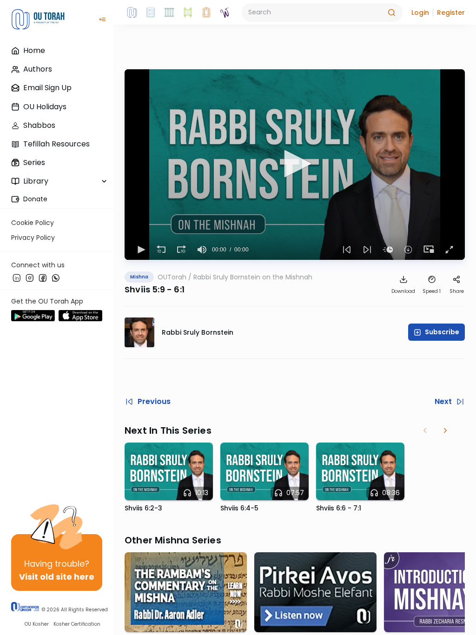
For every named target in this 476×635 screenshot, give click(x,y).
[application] (295, 164)
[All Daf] (206, 12)
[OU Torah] (132, 12)
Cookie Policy (32, 222)
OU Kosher (37, 624)
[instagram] (29, 277)
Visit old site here (56, 576)
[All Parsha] (187, 12)
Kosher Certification (76, 624)
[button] (420, 12)
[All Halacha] (169, 12)
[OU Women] (225, 12)
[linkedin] (16, 277)
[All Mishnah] (150, 12)
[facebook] (42, 277)
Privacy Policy (33, 237)
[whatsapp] (55, 277)
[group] (202, 249)
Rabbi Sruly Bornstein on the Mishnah (252, 277)
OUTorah (172, 277)
